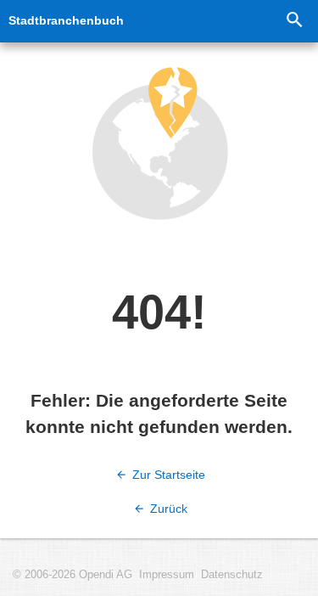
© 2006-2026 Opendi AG (72, 575)
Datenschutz (232, 575)
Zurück (167, 508)
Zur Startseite (167, 474)
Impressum (166, 575)
